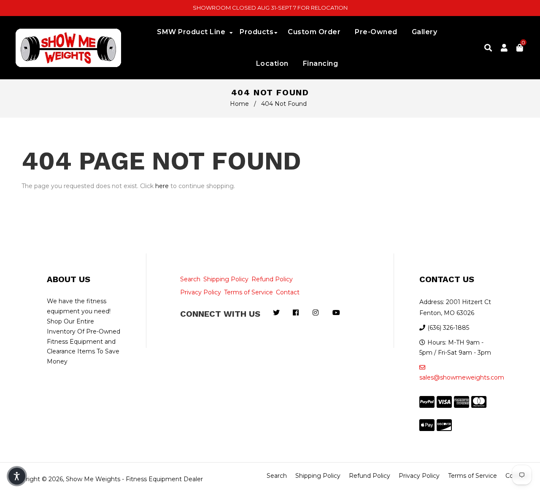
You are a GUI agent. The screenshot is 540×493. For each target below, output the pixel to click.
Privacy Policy (200, 292)
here (162, 186)
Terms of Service (248, 292)
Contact (288, 292)
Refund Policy (272, 279)
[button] (17, 476)
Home (239, 104)
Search (190, 279)
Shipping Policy (225, 279)
